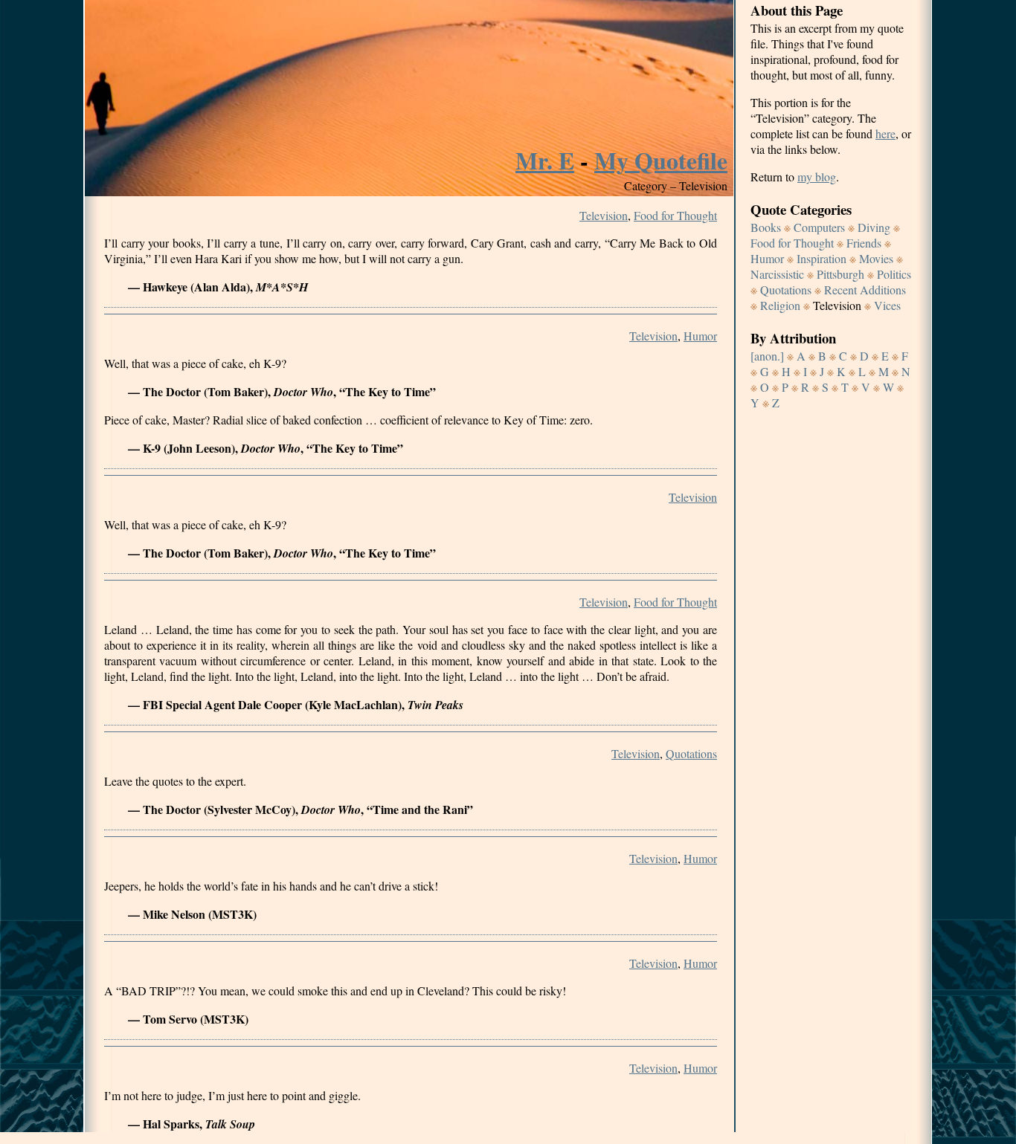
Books (765, 227)
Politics (894, 274)
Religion (780, 305)
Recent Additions (865, 289)
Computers (819, 227)
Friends (863, 243)
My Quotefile (660, 160)
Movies (876, 258)
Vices (887, 305)
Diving (874, 227)
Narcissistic (777, 274)
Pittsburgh (840, 274)
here (885, 133)
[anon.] (767, 355)
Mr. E (544, 160)
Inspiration (821, 258)
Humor (700, 335)
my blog (816, 176)
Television (603, 215)
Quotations (691, 753)
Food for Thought (675, 215)
